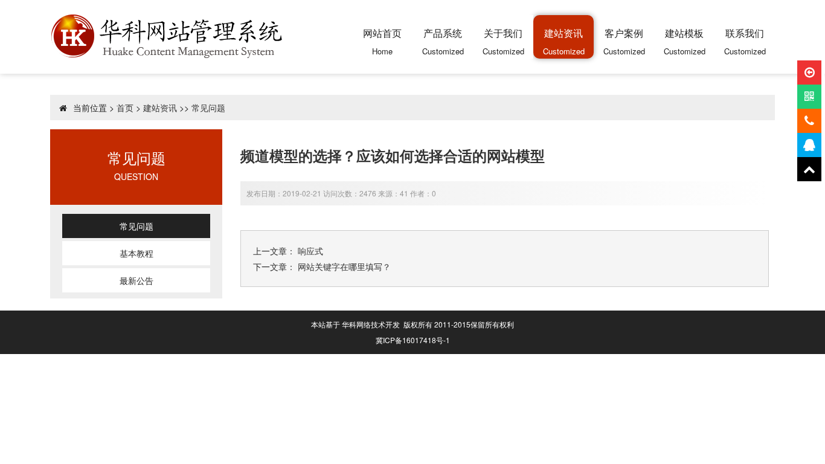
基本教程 (136, 253)
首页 (125, 108)
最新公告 (136, 280)
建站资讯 (160, 108)
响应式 (310, 251)
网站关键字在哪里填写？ (344, 266)
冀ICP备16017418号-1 (413, 340)
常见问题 (208, 108)
